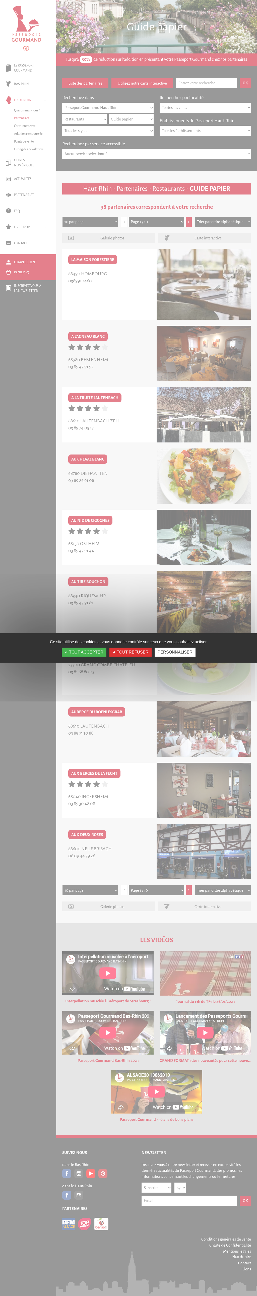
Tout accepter (85, 652)
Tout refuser (132, 652)
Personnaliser (175, 652)
